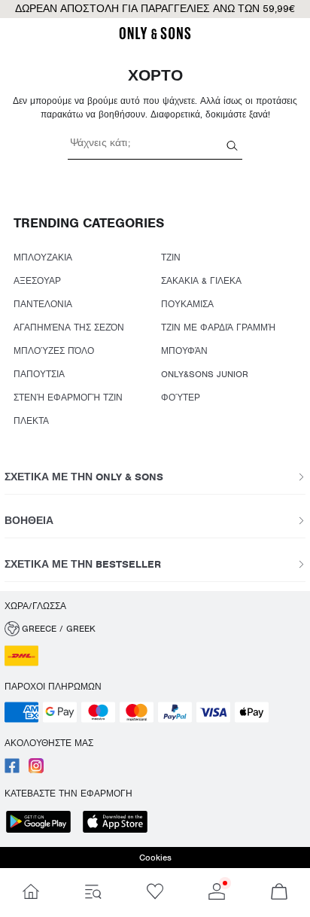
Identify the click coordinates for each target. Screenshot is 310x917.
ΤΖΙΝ (171, 257)
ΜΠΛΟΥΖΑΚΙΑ (43, 257)
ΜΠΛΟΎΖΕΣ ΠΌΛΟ (54, 351)
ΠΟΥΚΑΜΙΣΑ (187, 304)
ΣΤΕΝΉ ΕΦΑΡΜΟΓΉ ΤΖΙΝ (68, 397)
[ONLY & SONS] (155, 37)
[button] (155, 628)
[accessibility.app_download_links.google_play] (43, 823)
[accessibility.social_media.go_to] (12, 770)
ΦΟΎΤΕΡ (180, 397)
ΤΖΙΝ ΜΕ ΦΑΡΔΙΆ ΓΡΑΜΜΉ (218, 327)
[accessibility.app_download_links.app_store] (119, 823)
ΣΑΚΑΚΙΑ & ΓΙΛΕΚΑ (201, 281)
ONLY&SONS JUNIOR (204, 374)
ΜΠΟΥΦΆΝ (184, 351)
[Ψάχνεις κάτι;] (232, 144)
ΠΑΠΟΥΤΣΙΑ (39, 374)
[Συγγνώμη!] (31, 892)
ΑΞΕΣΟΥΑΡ (37, 281)
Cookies (155, 858)
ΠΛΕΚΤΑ (31, 421)
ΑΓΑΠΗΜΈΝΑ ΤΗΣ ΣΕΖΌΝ (69, 327)
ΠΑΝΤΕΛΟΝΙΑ (43, 304)
